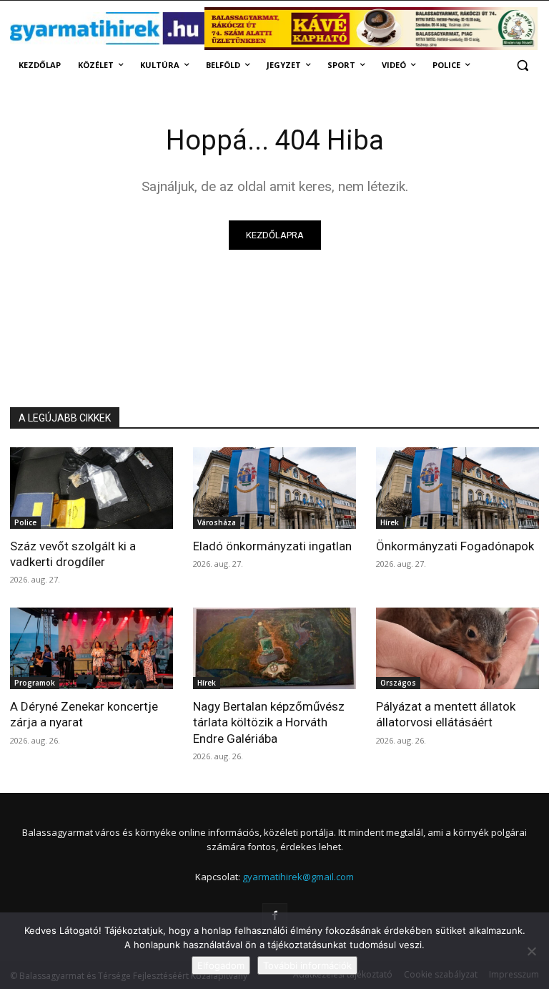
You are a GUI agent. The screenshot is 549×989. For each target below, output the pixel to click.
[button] (522, 65)
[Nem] (531, 951)
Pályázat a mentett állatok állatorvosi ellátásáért (445, 714)
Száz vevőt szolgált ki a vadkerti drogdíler (73, 554)
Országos (398, 683)
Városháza (216, 522)
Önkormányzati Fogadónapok (455, 546)
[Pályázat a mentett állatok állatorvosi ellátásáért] (457, 648)
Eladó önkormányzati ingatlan (272, 546)
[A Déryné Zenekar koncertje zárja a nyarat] (91, 648)
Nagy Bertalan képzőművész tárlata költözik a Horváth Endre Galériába (269, 722)
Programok (34, 683)
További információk (307, 965)
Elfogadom (220, 965)
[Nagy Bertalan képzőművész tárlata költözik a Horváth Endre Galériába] (274, 648)
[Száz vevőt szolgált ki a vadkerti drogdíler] (91, 488)
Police (25, 522)
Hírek (389, 522)
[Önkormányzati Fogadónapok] (457, 488)
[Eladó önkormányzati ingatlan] (274, 488)
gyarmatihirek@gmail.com (298, 876)
